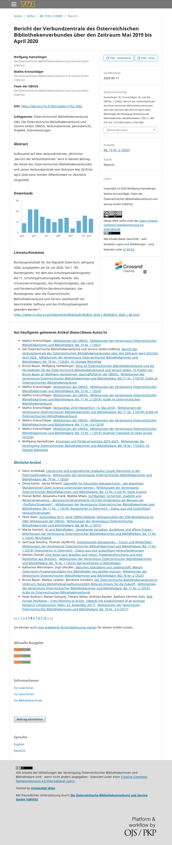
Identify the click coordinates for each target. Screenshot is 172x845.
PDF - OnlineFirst (120, 58)
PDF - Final (147, 58)
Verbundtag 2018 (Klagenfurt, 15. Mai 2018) (84, 408)
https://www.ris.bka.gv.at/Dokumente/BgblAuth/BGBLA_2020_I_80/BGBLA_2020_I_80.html (76, 315)
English (19, 744)
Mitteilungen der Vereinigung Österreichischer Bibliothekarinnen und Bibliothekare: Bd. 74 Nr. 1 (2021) (89, 343)
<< (15, 618)
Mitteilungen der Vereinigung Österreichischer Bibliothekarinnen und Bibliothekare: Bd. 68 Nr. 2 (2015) (77, 523)
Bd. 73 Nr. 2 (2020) (51, 16)
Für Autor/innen (24, 694)
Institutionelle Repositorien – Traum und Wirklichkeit (114, 542)
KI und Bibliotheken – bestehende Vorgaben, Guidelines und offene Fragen (98, 529)
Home (18, 16)
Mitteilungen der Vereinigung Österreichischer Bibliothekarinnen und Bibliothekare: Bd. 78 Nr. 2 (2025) (84, 573)
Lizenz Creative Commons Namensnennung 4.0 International (131, 225)
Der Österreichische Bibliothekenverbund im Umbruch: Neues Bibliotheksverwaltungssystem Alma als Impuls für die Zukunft (89, 582)
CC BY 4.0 (128, 249)
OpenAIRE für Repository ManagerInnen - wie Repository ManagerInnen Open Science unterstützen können (83, 485)
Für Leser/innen (24, 688)
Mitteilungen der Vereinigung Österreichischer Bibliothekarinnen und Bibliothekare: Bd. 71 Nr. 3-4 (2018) (89, 422)
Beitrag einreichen (30, 719)
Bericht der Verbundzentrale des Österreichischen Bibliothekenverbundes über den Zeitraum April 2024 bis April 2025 (90, 353)
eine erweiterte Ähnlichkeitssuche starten (67, 627)
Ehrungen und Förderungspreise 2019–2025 (87, 441)
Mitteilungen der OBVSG (71, 341)
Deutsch (19, 751)
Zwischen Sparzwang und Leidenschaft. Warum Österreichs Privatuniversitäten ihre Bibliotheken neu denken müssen (82, 569)
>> (51, 618)
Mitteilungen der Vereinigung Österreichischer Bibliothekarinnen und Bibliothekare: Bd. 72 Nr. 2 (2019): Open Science (84, 490)
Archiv (31, 16)
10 (45, 618)
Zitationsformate (117, 130)
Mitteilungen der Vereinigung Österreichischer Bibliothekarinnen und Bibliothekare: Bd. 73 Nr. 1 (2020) (89, 389)
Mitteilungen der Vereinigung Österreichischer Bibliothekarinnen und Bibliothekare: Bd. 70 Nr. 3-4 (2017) (81, 607)
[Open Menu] (14, 4)
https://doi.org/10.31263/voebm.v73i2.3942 (51, 106)
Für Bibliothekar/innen (28, 700)
